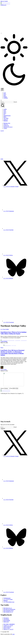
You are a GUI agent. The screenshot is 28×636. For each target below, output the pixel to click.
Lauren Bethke (4, 341)
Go (17, 388)
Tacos (4, 111)
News (4, 94)
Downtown (6, 618)
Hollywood (6, 621)
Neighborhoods (6, 115)
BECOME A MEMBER (9, 624)
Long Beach (6, 619)
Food (4, 92)
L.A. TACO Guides (8, 599)
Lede (13, 634)
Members (5, 120)
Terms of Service (7, 626)
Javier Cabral (4, 369)
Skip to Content (4, 1)
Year (11, 388)
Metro (4, 116)
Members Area (6, 123)
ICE (4, 114)
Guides (5, 109)
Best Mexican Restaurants (9, 609)
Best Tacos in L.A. (7, 608)
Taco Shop (5, 118)
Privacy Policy (6, 628)
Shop (4, 95)
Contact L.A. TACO (8, 625)
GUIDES (5, 98)
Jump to (2, 388)
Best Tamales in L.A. (8, 611)
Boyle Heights (6, 620)
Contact (5, 128)
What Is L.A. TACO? (8, 629)
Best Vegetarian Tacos (8, 610)
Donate (5, 96)
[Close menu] (1, 100)
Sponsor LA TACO (7, 127)
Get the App (6, 125)
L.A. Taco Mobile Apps (8, 602)
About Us (5, 119)
